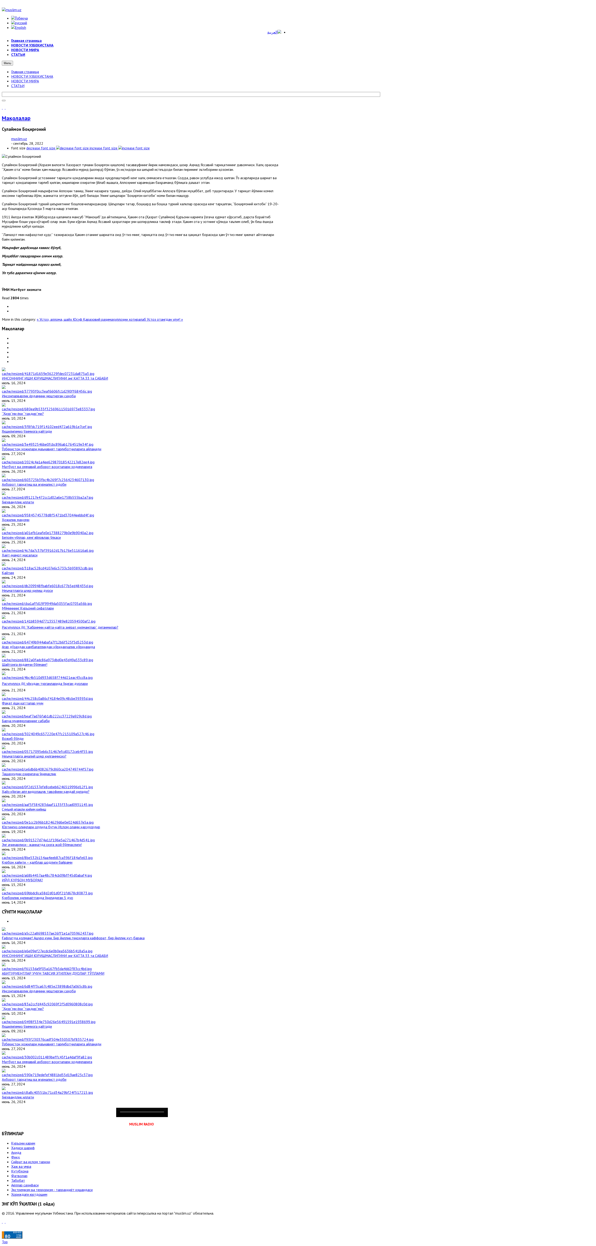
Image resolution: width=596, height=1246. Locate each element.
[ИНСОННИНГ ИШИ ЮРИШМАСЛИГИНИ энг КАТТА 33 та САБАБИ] (48, 373)
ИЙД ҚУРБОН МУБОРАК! (22, 880)
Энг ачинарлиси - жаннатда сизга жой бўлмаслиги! (42, 844)
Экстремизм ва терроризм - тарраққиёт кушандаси (52, 1189)
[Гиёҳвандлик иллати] (47, 497)
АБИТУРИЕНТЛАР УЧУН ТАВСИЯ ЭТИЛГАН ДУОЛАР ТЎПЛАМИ (53, 973)
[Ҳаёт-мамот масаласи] (48, 550)
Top (5, 1241)
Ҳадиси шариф (23, 1147)
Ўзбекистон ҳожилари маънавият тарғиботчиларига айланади (51, 449)
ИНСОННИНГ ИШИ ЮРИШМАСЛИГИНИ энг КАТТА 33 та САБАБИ (55, 378)
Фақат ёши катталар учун (22, 703)
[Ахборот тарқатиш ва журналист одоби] (48, 479)
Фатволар (19, 1175)
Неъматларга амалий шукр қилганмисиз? (34, 756)
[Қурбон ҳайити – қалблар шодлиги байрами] (47, 857)
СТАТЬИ (17, 85)
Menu (7, 63)
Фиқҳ (15, 1157)
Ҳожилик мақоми (15, 519)
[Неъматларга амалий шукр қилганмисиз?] (47, 751)
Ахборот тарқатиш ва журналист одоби (34, 484)
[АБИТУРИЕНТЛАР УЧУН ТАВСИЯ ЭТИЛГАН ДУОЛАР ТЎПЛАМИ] (47, 968)
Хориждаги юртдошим (29, 1194)
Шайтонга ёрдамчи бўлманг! (24, 664)
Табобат (18, 1180)
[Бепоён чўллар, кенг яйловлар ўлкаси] (47, 532)
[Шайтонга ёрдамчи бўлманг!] (47, 659)
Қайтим (8, 572)
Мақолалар (16, 118)
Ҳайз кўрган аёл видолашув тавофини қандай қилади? (45, 791)
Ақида (16, 1152)
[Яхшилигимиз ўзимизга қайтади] (47, 426)
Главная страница (25, 71)
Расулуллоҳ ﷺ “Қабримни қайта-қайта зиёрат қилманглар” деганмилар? (60, 627)
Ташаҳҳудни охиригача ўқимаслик (29, 773)
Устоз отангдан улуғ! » (165, 319)
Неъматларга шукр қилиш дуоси (27, 590)
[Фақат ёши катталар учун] (47, 698)
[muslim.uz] (11, 9)
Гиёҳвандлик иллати (18, 502)
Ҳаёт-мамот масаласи (19, 555)
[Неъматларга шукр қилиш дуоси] (47, 585)
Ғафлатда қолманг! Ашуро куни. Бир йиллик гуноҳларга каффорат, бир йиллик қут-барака (73, 938)
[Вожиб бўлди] (48, 733)
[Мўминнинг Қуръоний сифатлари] (47, 603)
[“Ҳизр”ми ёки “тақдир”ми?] (48, 409)
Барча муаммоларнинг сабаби (26, 720)
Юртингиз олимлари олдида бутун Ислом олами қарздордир (51, 827)
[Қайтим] (47, 568)
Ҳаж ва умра (21, 1166)
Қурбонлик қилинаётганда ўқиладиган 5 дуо (37, 897)
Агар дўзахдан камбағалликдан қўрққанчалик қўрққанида (48, 646)
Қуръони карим (23, 1143)
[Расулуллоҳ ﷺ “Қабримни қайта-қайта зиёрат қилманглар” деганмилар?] (48, 621)
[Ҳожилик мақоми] (48, 515)
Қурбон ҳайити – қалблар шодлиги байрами (37, 862)
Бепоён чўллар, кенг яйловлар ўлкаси (31, 537)
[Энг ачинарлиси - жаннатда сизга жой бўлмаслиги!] (48, 840)
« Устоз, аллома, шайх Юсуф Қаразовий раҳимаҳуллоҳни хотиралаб (92, 319)
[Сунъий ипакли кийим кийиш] (47, 804)
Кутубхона (19, 1171)
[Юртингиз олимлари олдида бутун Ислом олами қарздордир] (48, 822)
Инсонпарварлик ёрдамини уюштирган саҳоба (39, 396)
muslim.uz (19, 138)
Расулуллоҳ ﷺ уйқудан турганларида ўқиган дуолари (45, 683)
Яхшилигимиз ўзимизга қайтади (27, 431)
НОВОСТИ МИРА (25, 81)
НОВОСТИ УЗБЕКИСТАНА (32, 76)
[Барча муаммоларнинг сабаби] (47, 716)
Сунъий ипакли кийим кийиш (24, 809)
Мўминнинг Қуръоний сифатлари (28, 608)
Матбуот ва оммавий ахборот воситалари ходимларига (47, 466)
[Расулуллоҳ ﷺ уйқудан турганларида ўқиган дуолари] (47, 677)
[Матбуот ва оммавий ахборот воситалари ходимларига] (48, 462)
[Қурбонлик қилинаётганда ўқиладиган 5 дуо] (47, 893)
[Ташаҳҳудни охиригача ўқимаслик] (47, 769)
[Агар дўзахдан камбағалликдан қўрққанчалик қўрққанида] (47, 642)
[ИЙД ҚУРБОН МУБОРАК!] (47, 875)
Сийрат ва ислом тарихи (30, 1161)
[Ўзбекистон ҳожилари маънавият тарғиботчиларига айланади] (47, 444)
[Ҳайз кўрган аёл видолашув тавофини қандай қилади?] (47, 787)
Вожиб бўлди (13, 738)
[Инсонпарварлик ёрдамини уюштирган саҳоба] (47, 391)
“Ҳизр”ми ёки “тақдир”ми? (23, 413)
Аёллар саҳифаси (25, 1185)
